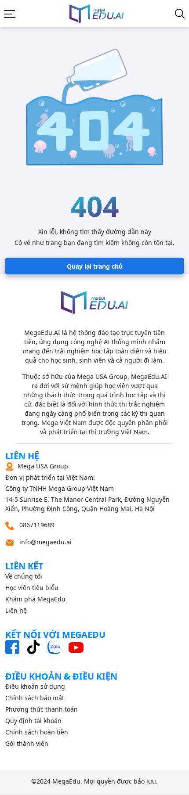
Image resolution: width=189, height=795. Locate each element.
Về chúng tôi (23, 576)
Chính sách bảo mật (34, 698)
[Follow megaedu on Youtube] (76, 647)
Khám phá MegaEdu (35, 599)
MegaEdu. (67, 781)
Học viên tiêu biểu (31, 587)
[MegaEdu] (96, 13)
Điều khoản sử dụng (35, 686)
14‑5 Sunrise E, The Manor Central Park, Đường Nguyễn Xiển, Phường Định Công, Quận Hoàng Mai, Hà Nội (87, 487)
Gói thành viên (26, 743)
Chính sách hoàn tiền (36, 732)
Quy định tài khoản (33, 720)
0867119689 (36, 525)
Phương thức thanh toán (41, 709)
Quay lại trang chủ (95, 266)
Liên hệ (16, 610)
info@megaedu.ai (45, 542)
